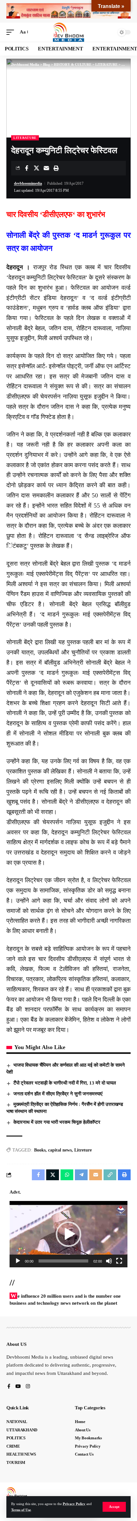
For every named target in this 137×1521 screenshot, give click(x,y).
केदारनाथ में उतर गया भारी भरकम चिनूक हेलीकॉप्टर (56, 1122)
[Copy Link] (110, 1174)
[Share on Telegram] (81, 1174)
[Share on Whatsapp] (67, 1174)
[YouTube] (18, 1386)
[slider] (63, 1261)
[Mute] (109, 1261)
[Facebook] (8, 1386)
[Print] (56, 168)
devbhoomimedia (28, 183)
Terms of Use (21, 1510)
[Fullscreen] (119, 1261)
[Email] (46, 168)
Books (40, 1150)
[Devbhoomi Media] (68, 32)
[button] (114, 1507)
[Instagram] (28, 1386)
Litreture (83, 1150)
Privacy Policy (74, 1504)
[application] (68, 1234)
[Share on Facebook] (26, 168)
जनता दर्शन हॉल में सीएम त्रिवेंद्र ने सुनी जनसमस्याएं (58, 1093)
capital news (60, 1150)
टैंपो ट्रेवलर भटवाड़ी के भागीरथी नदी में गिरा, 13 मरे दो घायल (64, 1082)
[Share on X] (36, 168)
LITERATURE (25, 137)
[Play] (18, 1261)
